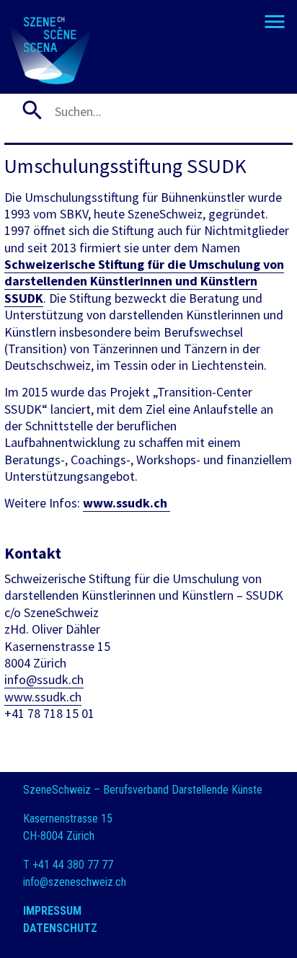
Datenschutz (60, 928)
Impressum (52, 911)
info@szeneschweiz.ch (74, 882)
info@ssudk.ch (44, 679)
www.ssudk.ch (126, 502)
